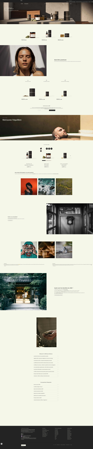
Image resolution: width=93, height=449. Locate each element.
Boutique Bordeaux (69, 435)
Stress (55, 439)
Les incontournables (46, 144)
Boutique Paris (68, 430)
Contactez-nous (44, 432)
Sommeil (56, 438)
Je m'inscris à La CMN (52, 110)
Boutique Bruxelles (69, 431)
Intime (55, 437)
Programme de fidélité (44, 431)
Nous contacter (10, 220)
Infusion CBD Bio (56, 432)
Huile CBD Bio (56, 430)
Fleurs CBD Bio (56, 429)
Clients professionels (44, 435)
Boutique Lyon (68, 429)
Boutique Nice (68, 436)
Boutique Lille (68, 432)
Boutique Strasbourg (69, 438)
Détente (55, 436)
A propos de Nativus (44, 429)
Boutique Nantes (69, 437)
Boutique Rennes (69, 439)
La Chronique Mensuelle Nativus (45, 430)
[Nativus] (46, 3)
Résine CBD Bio (56, 431)
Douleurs (56, 435)
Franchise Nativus (44, 436)
